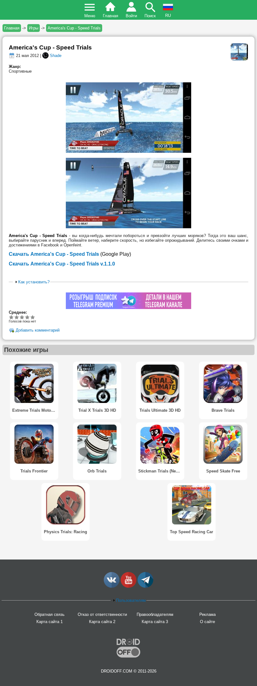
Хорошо (22, 317)
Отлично (32, 317)
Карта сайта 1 (49, 621)
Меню (89, 15)
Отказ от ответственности (102, 614)
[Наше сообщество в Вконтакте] (111, 586)
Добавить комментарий (38, 330)
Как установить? (34, 282)
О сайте (207, 621)
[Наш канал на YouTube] (128, 586)
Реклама (207, 614)
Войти (131, 15)
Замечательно (27, 317)
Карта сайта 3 (155, 621)
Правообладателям (155, 614)
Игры (33, 28)
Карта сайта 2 (102, 621)
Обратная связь (49, 614)
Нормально (16, 317)
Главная (110, 15)
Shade (55, 55)
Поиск (150, 15)
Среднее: (18, 312)
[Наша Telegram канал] (145, 586)
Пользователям (131, 600)
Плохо (11, 317)
